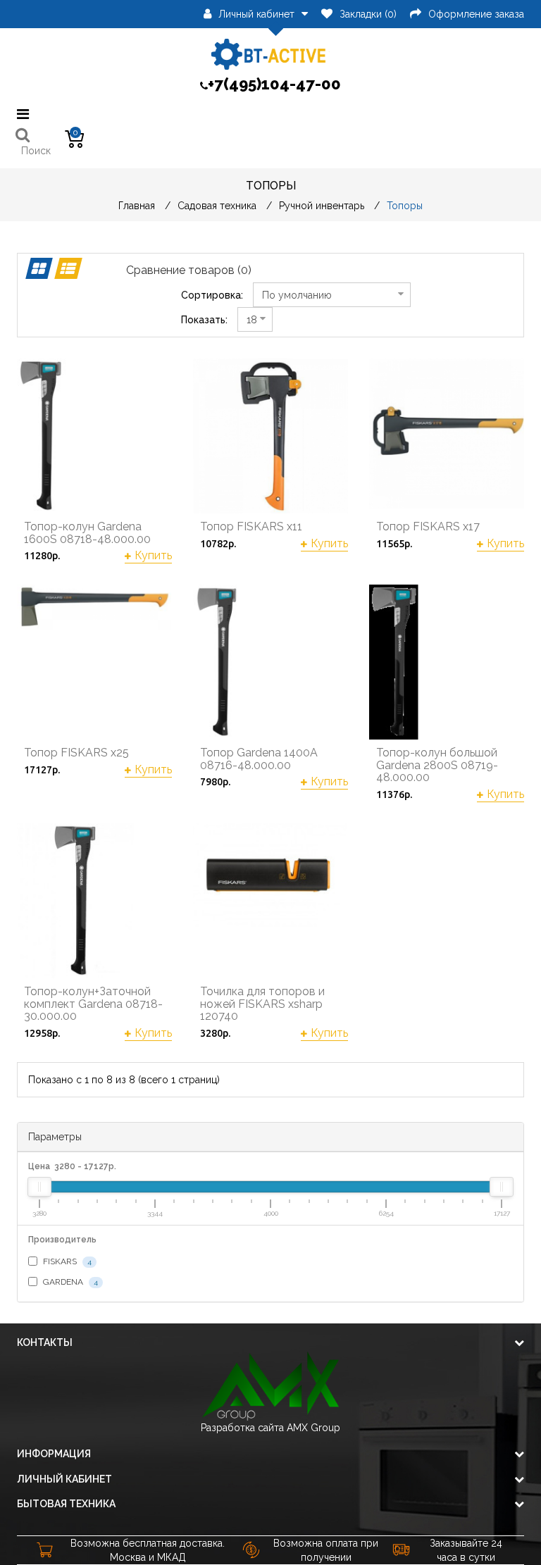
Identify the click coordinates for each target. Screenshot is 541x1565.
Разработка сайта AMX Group (270, 1427)
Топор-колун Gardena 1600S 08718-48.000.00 (87, 532)
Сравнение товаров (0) (188, 270)
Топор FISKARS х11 (251, 526)
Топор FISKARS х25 (76, 753)
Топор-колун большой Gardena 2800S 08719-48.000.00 (437, 765)
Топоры (405, 205)
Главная (136, 205)
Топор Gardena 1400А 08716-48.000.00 (259, 759)
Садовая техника (217, 205)
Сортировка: (212, 295)
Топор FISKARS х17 (428, 526)
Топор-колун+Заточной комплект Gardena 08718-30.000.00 (93, 1004)
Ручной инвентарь (321, 205)
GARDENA (69, 1282)
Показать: (204, 319)
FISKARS (66, 1261)
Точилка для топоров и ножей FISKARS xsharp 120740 (262, 1004)
